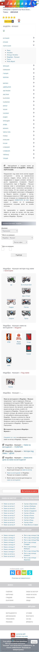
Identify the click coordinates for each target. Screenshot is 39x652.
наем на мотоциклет (13, 480)
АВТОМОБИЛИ (11, 616)
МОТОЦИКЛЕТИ (11, 613)
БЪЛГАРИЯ (9, 600)
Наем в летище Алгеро (11, 542)
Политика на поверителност (21, 578)
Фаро (8, 50)
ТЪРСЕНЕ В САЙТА (30, 491)
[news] (21, 571)
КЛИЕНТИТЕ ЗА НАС (22, 200)
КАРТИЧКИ (9, 594)
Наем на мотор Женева (11, 525)
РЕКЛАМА (9, 622)
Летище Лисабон (12, 55)
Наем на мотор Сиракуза (12, 508)
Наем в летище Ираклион (12, 549)
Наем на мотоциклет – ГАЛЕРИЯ (16, 445)
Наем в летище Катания (12, 545)
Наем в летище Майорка (12, 535)
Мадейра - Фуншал (13, 57)
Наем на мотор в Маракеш (12, 554)
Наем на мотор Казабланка (13, 556)
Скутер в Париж (29, 518)
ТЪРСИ (19, 255)
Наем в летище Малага (11, 538)
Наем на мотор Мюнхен (11, 522)
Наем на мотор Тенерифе (12, 513)
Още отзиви (8, 21)
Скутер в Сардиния (30, 511)
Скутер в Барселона (30, 504)
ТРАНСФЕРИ (10, 619)
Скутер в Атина (29, 515)
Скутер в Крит (28, 522)
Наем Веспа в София (31, 525)
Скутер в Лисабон (30, 508)
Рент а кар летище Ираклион (30, 559)
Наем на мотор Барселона (12, 511)
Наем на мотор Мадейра (12, 520)
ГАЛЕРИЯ (9, 592)
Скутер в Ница (28, 520)
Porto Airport (11, 61)
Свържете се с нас (10, 437)
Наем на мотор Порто (11, 518)
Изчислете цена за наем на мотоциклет (17, 458)
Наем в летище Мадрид (11, 540)
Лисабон (9, 52)
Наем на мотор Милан (11, 504)
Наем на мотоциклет (14, 473)
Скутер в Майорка (30, 506)
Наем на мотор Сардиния (12, 506)
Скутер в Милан (29, 513)
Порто (9, 59)
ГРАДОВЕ (9, 597)
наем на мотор (27, 470)
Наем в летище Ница (11, 551)
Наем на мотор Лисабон (12, 515)
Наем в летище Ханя (10, 547)
